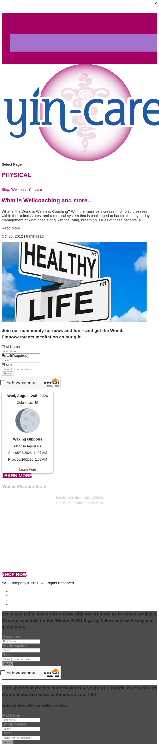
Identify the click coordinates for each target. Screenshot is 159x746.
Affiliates (17, 15)
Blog (5, 189)
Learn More (27, 469)
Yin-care (35, 189)
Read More (11, 228)
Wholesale (18, 19)
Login (14, 24)
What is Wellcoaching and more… (47, 200)
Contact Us (19, 28)
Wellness (18, 189)
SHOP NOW (14, 574)
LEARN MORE (17, 475)
